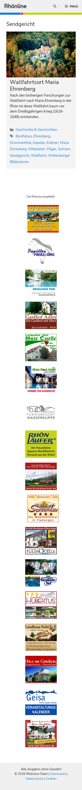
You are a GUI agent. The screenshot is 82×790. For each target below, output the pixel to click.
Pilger (51, 149)
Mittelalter (36, 149)
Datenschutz (34, 779)
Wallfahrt (38, 155)
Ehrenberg (41, 136)
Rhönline (15, 6)
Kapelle (39, 142)
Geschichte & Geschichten (36, 129)
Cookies (51, 779)
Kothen (52, 142)
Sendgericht (19, 155)
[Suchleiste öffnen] (55, 6)
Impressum (58, 774)
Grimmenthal (20, 142)
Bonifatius (24, 136)
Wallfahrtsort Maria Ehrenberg (34, 85)
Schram (64, 149)
